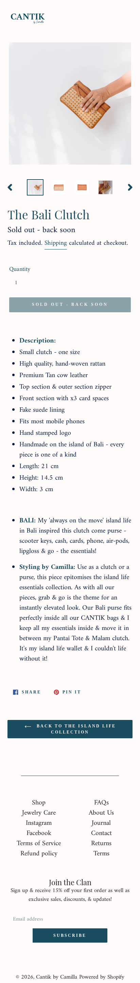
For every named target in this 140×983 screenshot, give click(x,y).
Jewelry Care (39, 813)
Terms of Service (39, 844)
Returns (101, 844)
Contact (101, 833)
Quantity (19, 269)
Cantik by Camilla (56, 977)
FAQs (101, 803)
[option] (35, 188)
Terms (101, 854)
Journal (101, 823)
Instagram (39, 823)
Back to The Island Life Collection (75, 729)
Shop (39, 803)
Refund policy (38, 854)
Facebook (39, 833)
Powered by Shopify (101, 977)
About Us (101, 813)
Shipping (56, 243)
